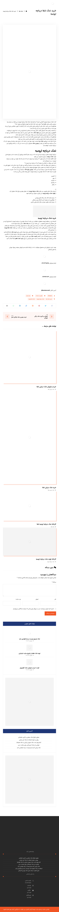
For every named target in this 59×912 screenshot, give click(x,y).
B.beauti (50, 296)
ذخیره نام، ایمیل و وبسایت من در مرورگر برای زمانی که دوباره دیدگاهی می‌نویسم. (33, 609)
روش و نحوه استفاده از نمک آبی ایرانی (28, 740)
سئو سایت (38, 909)
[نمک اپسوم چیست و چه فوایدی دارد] (29, 633)
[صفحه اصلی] (26, 11)
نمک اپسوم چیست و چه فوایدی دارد (29, 639)
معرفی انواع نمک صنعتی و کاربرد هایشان (28, 737)
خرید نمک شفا (49, 299)
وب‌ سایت (18, 599)
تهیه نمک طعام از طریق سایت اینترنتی (29, 653)
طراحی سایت (45, 909)
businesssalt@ (45, 290)
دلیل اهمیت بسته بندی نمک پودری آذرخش (28, 871)
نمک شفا (28, 296)
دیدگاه (54, 582)
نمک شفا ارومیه (32, 299)
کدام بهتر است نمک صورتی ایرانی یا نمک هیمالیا (28, 742)
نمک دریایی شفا (51, 389)
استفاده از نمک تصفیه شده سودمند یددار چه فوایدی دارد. (28, 868)
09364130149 (45, 277)
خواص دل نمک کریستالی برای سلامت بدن (28, 745)
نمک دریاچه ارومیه (40, 299)
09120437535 (45, 263)
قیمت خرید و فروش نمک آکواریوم (29, 668)
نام (55, 599)
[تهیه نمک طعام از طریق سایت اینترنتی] (29, 648)
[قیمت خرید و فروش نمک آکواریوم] (29, 662)
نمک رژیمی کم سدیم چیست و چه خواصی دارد (28, 748)
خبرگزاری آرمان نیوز (14, 909)
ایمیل (37, 599)
